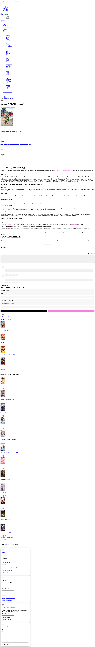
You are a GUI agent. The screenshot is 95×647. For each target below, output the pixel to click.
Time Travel (8, 81)
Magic (7, 54)
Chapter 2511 (3, 496)
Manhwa (5, 30)
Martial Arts (8, 57)
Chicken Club (3, 466)
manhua (36, 224)
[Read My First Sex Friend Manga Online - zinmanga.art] (3, 383)
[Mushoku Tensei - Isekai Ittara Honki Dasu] (3, 352)
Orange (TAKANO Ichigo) (8, 98)
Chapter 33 (3, 441)
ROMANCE (5, 10)
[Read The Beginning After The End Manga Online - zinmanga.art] (3, 516)
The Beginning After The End (6, 519)
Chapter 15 (3, 389)
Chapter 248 (3, 523)
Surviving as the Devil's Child (6, 532)
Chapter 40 (3, 468)
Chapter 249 (3, 521)
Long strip (8, 53)
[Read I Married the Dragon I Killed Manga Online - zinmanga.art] (3, 503)
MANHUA (5, 9)
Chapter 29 (3, 415)
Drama (7, 42)
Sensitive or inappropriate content (8, 303)
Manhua (4, 31)
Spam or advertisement (6, 290)
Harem (7, 47)
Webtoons (8, 86)
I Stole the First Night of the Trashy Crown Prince (9, 439)
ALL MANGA (6, 7)
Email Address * (5, 588)
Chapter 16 (3, 388)
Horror (7, 50)
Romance (5, 29)
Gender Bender (9, 46)
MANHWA (5, 8)
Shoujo (7, 71)
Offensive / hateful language (7, 293)
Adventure (8, 36)
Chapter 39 (3, 469)
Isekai (7, 51)
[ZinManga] (3, 4)
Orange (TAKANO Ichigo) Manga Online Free (62, 170)
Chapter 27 (3, 403)
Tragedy (7, 82)
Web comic (8, 85)
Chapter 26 (3, 456)
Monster (7, 58)
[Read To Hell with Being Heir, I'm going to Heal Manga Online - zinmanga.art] (3, 410)
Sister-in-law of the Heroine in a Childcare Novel (9, 426)
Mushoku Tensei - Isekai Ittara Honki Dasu (8, 354)
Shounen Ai (8, 74)
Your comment (5, 634)
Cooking (7, 38)
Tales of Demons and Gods (5, 330)
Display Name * (5, 585)
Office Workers (9, 64)
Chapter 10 (3, 509)
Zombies (7, 90)
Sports (7, 78)
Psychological (8, 65)
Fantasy (7, 44)
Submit (71, 311)
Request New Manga (7, 27)
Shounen (7, 73)
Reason (4, 629)
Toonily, (9, 107)
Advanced (3, 20)
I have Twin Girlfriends (5, 492)
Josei (7, 52)
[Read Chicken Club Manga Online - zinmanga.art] (3, 463)
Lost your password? (7, 570)
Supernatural (8, 79)
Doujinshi (8, 40)
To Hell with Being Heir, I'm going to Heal (8, 412)
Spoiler (2, 297)
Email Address (5, 613)
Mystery (7, 61)
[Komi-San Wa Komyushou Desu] (3, 364)
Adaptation (8, 35)
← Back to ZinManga (7, 572)
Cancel (24, 311)
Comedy (7, 37)
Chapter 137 (3, 536)
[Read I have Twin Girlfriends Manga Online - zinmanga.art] (3, 490)
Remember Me (6, 562)
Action (7, 33)
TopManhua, (5, 107)
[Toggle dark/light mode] (1, 13)
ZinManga (6, 544)
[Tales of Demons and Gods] (3, 327)
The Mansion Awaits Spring (5, 479)
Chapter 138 (3, 535)
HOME (4, 6)
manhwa (9, 224)
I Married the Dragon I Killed (6, 506)
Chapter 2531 (3, 495)
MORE (4, 32)
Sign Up (4, 580)
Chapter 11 (3, 508)
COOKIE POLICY (7, 541)
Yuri (6, 89)
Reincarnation (8, 66)
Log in (3, 598)
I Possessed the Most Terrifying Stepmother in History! (10, 452)
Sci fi (7, 68)
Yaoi (7, 88)
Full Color (8, 45)
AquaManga (7, 316)
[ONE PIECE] (3, 340)
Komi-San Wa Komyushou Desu (6, 366)
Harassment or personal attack (7, 300)
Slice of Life (8, 75)
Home (4, 96)
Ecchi (7, 43)
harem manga (74, 224)
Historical (8, 49)
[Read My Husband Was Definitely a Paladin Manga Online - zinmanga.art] (3, 396)
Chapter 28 (3, 401)
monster (7, 59)
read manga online (21, 196)
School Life (8, 67)
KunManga (3, 316)
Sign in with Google (16, 567)
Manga (7, 55)
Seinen (7, 69)
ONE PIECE (3, 342)
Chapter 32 (3, 443)
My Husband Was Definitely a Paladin (7, 399)
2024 (2, 149)
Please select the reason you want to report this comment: (13, 287)
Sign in (4, 552)
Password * (4, 592)
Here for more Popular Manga (7, 537)
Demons (7, 39)
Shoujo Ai (8, 72)
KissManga (13, 107)
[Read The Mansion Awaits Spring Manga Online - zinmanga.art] (3, 476)
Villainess (8, 83)
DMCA (4, 542)
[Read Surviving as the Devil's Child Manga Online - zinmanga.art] (3, 530)
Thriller (7, 80)
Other (2, 307)
